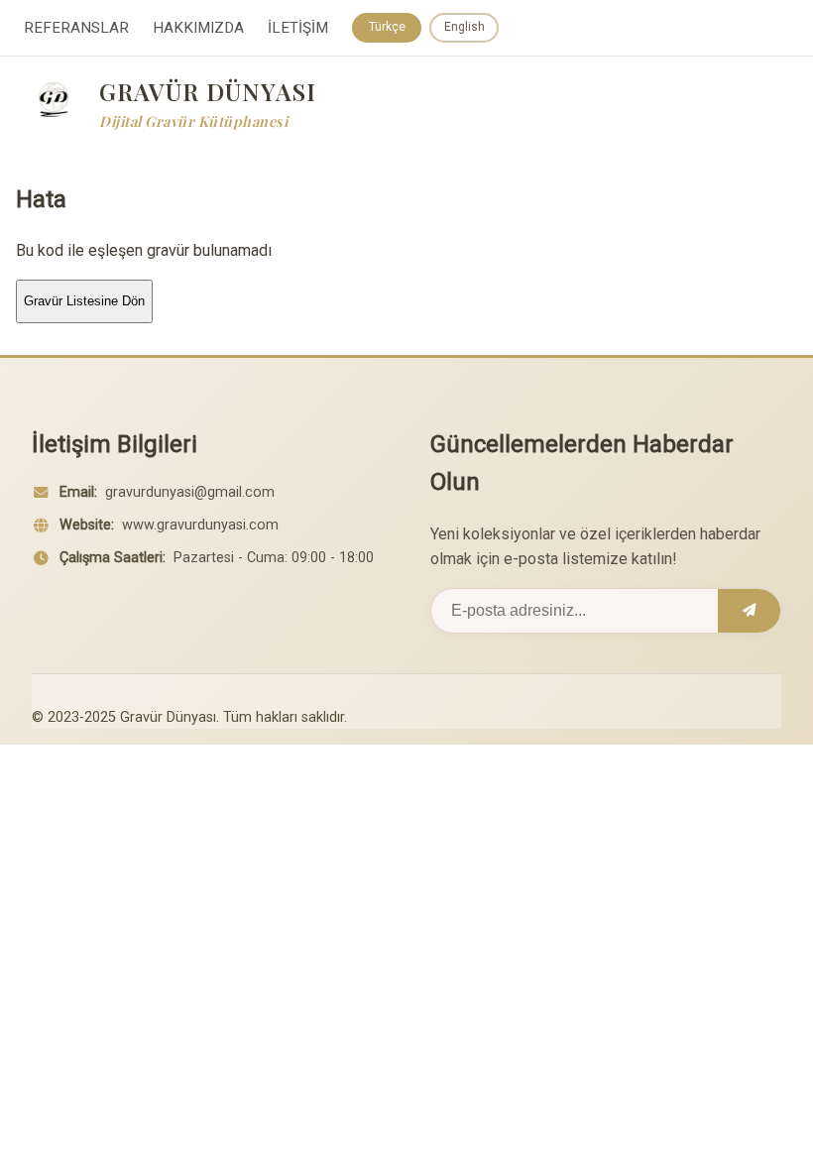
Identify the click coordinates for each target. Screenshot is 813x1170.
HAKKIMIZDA (198, 28)
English (464, 27)
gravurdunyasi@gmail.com (190, 492)
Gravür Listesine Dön (84, 300)
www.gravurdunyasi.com (200, 525)
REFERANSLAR (76, 28)
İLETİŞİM (298, 28)
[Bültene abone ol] (749, 611)
